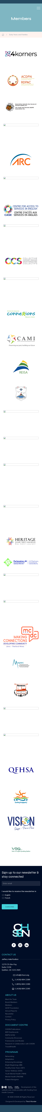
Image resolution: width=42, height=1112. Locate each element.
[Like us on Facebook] (14, 945)
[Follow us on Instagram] (20, 945)
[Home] (3, 35)
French (7, 898)
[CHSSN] (5, 8)
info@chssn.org (22, 975)
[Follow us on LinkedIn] (26, 945)
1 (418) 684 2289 (22, 979)
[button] (38, 8)
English (7, 895)
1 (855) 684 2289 (22, 984)
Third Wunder (31, 1101)
